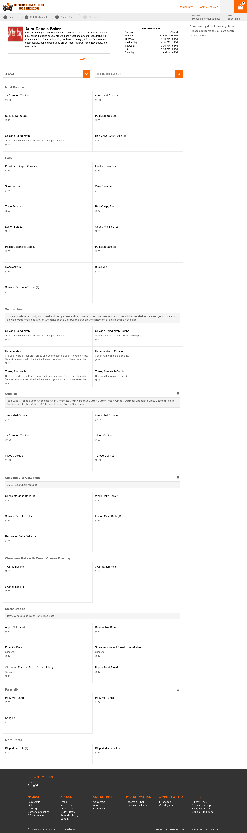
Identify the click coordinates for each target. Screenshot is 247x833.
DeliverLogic (213, 829)
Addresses (66, 805)
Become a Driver (135, 802)
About (96, 805)
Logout (64, 818)
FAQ (30, 805)
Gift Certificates (36, 815)
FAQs (72, 829)
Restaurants (34, 802)
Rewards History (69, 815)
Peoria (31, 782)
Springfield (33, 785)
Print (85, 59)
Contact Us (99, 802)
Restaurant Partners (136, 805)
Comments (99, 808)
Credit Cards (67, 808)
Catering (32, 808)
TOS (78, 829)
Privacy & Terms (61, 829)
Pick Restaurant (36, 17)
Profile (63, 802)
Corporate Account (38, 812)
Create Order (66, 17)
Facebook (166, 802)
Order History (67, 812)
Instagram (167, 805)
